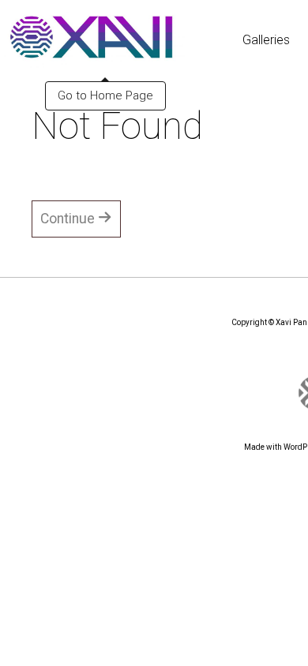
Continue (69, 218)
